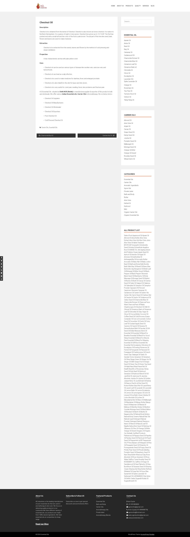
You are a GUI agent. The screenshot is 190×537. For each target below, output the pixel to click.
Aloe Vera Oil (128, 123)
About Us (120, 6)
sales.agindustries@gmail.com (138, 515)
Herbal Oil (127, 203)
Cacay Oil (127, 129)
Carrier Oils (45, 127)
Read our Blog (42, 524)
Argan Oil (127, 126)
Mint (125, 209)
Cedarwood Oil (129, 55)
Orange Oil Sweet (130, 153)
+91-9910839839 (133, 504)
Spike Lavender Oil (130, 81)
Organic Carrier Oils (130, 212)
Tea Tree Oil (128, 91)
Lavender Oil (128, 79)
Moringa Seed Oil (130, 147)
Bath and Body (129, 194)
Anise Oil (127, 43)
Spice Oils (127, 188)
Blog (152, 6)
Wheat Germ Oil (129, 159)
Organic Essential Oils (131, 215)
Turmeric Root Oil (130, 94)
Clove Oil (127, 73)
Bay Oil (126, 49)
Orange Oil (127, 85)
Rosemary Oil (128, 88)
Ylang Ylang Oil (129, 100)
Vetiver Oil (127, 97)
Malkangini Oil (128, 144)
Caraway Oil (128, 52)
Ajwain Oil (127, 40)
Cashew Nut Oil (107, 135)
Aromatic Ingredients (131, 185)
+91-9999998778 (142, 510)
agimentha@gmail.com (135, 507)
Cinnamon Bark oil (130, 67)
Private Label (128, 191)
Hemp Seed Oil (129, 135)
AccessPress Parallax (147, 534)
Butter (126, 197)
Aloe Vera (127, 200)
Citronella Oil (128, 70)
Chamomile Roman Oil (131, 58)
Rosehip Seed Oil (130, 156)
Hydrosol (127, 206)
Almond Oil (127, 120)
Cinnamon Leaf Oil (130, 64)
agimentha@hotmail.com (136, 512)
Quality (138, 6)
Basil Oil (126, 46)
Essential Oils (53, 127)
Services (146, 6)
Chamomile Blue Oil (47, 135)
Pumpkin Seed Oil (130, 141)
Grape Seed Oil (129, 132)
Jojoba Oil (127, 138)
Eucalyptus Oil (129, 76)
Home (113, 6)
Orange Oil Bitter (129, 150)
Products (129, 6)
